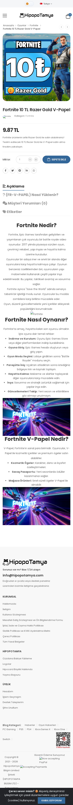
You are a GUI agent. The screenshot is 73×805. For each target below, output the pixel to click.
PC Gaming (9, 729)
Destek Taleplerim (13, 702)
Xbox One (59, 729)
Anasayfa (8, 25)
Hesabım (8, 691)
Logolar (7, 664)
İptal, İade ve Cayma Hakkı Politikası (23, 625)
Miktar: (7, 159)
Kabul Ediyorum (51, 800)
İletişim (7, 609)
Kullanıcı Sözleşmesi (14, 614)
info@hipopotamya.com (23, 575)
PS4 (29, 729)
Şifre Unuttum (10, 707)
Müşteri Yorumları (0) (27, 203)
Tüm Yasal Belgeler (14, 641)
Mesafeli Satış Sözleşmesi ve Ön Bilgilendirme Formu (33, 620)
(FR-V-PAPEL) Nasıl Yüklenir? (31, 194)
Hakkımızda (9, 603)
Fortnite (34, 25)
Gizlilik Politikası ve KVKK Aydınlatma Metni (26, 631)
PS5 (21, 729)
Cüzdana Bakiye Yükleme (17, 658)
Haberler (30, 725)
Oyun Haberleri (47, 725)
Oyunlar (21, 25)
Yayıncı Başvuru (11, 674)
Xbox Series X (42, 729)
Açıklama (15, 186)
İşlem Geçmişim (12, 697)
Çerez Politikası (11, 636)
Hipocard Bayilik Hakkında (17, 669)
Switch (6, 739)
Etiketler (14, 211)
